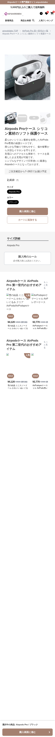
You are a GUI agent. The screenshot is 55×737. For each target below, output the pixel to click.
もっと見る (46, 285)
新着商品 (9, 20)
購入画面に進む (27, 211)
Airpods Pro (14, 191)
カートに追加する (27, 220)
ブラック (13, 202)
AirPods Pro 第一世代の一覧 (35, 31)
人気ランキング (46, 20)
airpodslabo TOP (10, 31)
